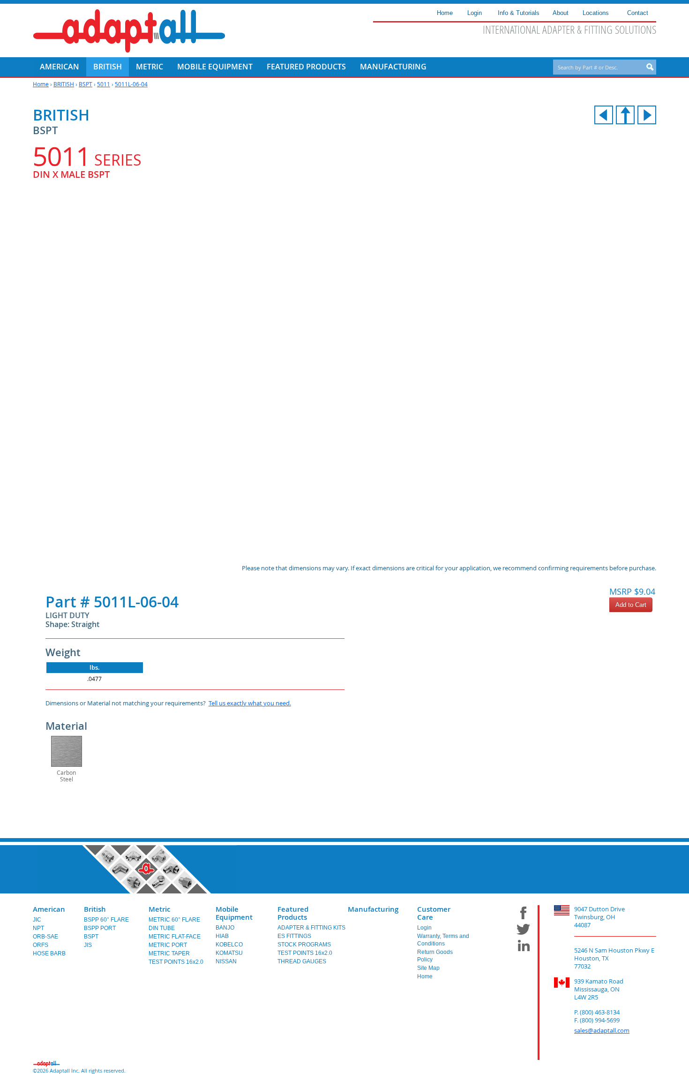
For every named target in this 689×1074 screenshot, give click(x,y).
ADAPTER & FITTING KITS (311, 927)
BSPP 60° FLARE (106, 919)
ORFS (40, 945)
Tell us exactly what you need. (250, 703)
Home (41, 84)
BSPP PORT (100, 928)
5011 (103, 84)
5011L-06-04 (131, 84)
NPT (38, 928)
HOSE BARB (49, 953)
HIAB (222, 936)
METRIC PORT (168, 945)
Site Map (428, 968)
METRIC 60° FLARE (174, 919)
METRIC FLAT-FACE (175, 936)
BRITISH (63, 84)
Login (424, 927)
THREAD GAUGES (301, 961)
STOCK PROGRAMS (304, 944)
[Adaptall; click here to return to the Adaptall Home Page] (129, 31)
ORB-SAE (45, 936)
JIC (37, 919)
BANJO (225, 927)
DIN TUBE (162, 928)
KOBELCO (229, 944)
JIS (88, 945)
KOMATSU (229, 953)
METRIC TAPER (169, 953)
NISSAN (226, 961)
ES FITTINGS (294, 936)
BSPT (85, 84)
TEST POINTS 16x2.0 (176, 962)
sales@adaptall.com (601, 1030)
